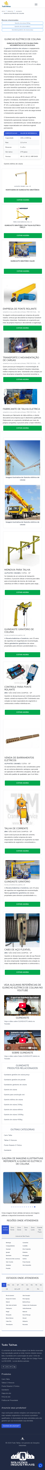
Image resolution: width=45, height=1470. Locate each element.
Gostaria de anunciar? (11, 1426)
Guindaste (7, 1150)
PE (36, 1285)
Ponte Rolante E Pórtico (13, 1145)
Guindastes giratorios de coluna (15, 1085)
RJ (4, 1285)
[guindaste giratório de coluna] (22, 614)
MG (8, 1285)
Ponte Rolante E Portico (10, 1386)
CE (7, 1289)
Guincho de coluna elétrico (22, 26)
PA (38, 1289)
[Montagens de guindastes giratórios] (22, 178)
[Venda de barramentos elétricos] (22, 738)
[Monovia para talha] (22, 550)
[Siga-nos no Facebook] (3, 1366)
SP (18, 1285)
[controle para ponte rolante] (22, 674)
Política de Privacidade (10, 1400)
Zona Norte (12, 1228)
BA (41, 1285)
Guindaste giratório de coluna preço (22, 30)
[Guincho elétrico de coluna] (22, 458)
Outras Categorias (23, 1129)
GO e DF (17, 1289)
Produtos (10, 11)
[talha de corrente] (22, 809)
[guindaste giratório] (22, 869)
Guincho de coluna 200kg (13, 1104)
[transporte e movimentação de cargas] (20, 345)
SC (27, 1285)
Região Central (5, 1228)
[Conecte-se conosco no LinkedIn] (14, 1366)
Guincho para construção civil (14, 1094)
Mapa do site (6, 1393)
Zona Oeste (19, 1228)
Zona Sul (26, 1228)
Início (3, 11)
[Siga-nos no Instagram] (7, 1366)
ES (13, 1285)
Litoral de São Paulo (23, 1236)
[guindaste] (22, 213)
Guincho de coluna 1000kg (13, 1114)
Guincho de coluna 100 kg (22, 23)
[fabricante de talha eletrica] (20, 396)
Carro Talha (8, 1135)
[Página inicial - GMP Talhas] (8, 4)
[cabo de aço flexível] (22, 930)
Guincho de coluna (10, 1089)
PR (22, 1285)
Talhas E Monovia (10, 1140)
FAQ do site (6, 1397)
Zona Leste (33, 1228)
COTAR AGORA (23, 200)
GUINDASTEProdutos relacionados (22, 1067)
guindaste (19, 11)
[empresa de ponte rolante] (20, 293)
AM (28, 1289)
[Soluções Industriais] (22, 1457)
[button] (11, 1206)
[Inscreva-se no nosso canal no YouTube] (10, 1366)
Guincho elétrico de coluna (13, 1099)
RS (32, 1285)
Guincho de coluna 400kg (13, 1119)
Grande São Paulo (39, 1229)
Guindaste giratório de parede (15, 1080)
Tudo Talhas (10, 1345)
